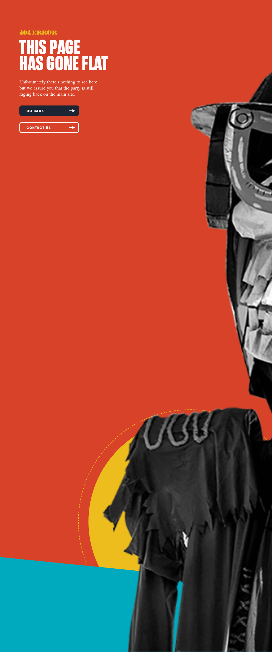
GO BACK (35, 111)
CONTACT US (39, 127)
